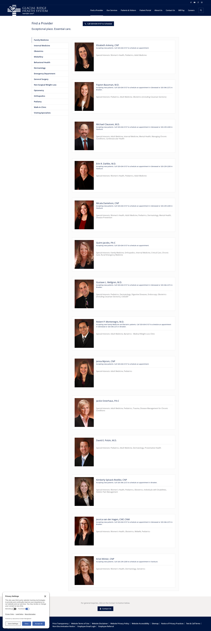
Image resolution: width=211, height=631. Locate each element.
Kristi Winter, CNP (105, 558)
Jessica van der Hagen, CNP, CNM (113, 519)
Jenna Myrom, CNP (105, 361)
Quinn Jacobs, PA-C (106, 242)
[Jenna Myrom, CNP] (84, 373)
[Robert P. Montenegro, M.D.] (84, 333)
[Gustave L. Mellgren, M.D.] (84, 294)
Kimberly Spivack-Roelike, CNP (111, 479)
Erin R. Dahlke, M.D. (106, 163)
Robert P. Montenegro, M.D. (110, 321)
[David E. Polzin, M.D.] (84, 452)
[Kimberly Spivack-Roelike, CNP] (84, 491)
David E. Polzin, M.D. (106, 440)
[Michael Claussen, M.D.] (84, 136)
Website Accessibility (140, 623)
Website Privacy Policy (119, 623)
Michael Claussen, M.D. (108, 124)
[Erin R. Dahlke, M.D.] (84, 175)
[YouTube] (194, 2)
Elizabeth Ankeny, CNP (107, 45)
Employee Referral (106, 626)
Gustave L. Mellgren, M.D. (109, 282)
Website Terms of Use (80, 623)
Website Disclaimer (100, 623)
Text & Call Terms (193, 623)
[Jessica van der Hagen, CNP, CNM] (84, 531)
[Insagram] (201, 2)
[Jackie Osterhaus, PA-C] (84, 412)
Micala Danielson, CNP (107, 203)
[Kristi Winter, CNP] (84, 570)
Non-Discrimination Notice (64, 626)
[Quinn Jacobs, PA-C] (84, 254)
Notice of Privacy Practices (172, 623)
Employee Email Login (86, 626)
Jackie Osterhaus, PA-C (107, 400)
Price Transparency (61, 623)
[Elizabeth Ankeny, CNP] (84, 57)
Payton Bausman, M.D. (107, 84)
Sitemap (155, 623)
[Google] (198, 2)
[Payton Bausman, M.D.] (84, 96)
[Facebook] (191, 2)
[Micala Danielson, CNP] (84, 214)
